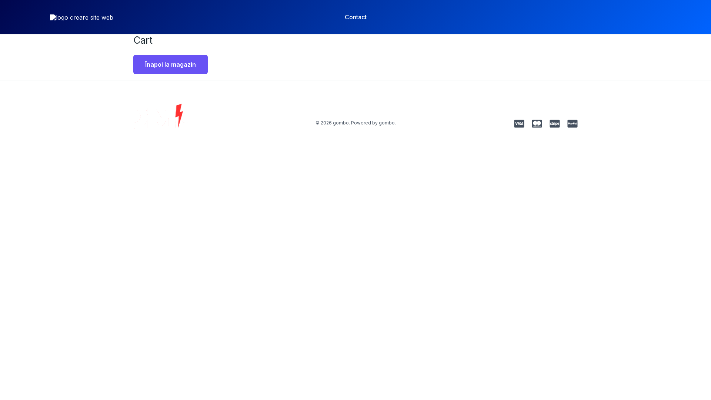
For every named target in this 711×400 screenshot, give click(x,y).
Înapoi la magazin (170, 64)
